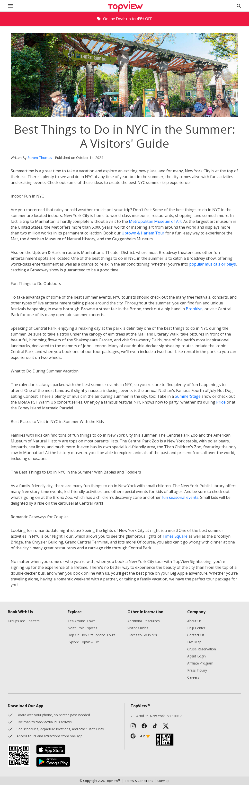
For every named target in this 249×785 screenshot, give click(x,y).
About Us (194, 621)
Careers (193, 677)
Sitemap (161, 780)
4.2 (141, 736)
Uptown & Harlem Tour (143, 233)
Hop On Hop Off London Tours (92, 635)
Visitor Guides (137, 628)
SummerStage (188, 396)
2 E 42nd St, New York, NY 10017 (156, 716)
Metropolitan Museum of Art (155, 221)
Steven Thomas (39, 157)
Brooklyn (194, 308)
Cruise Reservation (201, 649)
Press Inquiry (197, 670)
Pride (221, 402)
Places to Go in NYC (142, 635)
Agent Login (196, 656)
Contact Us (195, 635)
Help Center (196, 628)
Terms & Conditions (137, 780)
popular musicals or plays (212, 264)
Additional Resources (143, 621)
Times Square (174, 536)
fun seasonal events (180, 497)
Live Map (194, 642)
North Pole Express (82, 628)
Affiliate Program (200, 663)
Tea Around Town (81, 621)
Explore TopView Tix (83, 642)
